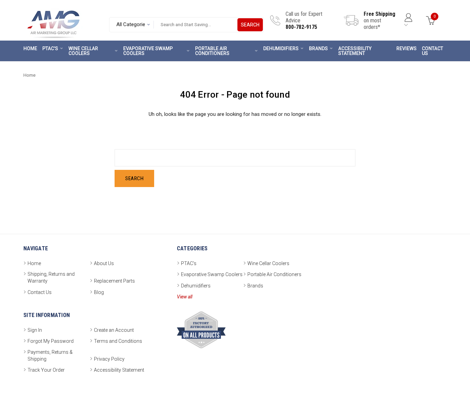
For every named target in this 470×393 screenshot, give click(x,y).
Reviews (406, 48)
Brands (318, 48)
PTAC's (50, 48)
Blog (99, 292)
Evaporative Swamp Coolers (148, 51)
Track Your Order (46, 370)
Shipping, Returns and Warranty (51, 277)
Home (30, 48)
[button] (440, 369)
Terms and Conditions (118, 341)
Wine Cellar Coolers (83, 51)
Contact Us (432, 51)
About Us (104, 263)
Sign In (35, 330)
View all (184, 296)
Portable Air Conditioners (212, 51)
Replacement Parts (114, 281)
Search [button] (250, 25)
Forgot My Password (51, 341)
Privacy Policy (109, 359)
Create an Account (114, 330)
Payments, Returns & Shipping (50, 355)
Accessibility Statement (355, 51)
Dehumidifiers (281, 48)
